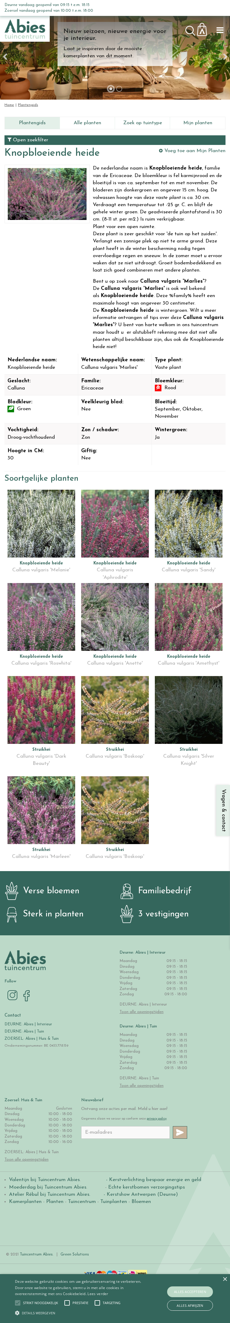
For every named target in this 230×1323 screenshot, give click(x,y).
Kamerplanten (25, 1201)
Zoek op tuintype (142, 122)
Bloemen (141, 1201)
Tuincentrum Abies (36, 1254)
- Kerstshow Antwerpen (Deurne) (140, 1194)
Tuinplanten (113, 1201)
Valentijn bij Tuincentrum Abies (44, 1179)
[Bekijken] (205, 28)
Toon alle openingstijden (141, 1012)
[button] (40, 1303)
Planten (54, 1201)
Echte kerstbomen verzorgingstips (146, 1187)
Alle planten (87, 122)
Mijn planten (197, 122)
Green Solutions (74, 1254)
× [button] (225, 1279)
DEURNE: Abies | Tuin (24, 1031)
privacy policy (157, 1118)
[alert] (115, 1298)
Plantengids (32, 122)
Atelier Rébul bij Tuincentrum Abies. (49, 1194)
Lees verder (97, 1293)
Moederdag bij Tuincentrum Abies (47, 1187)
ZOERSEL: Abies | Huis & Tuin (32, 1039)
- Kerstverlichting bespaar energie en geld (153, 1179)
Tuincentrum (82, 1201)
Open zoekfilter (29, 140)
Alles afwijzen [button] (190, 1305)
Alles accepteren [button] (190, 1291)
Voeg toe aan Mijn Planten (195, 150)
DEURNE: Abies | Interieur (28, 1024)
